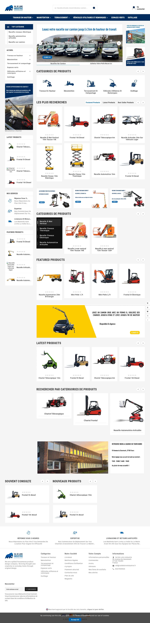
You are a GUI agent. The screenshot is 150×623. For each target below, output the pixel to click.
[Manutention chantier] (19, 107)
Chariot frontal (91, 420)
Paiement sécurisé (72, 569)
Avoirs (91, 563)
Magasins (68, 579)
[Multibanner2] (90, 198)
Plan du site (69, 576)
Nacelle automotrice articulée (127, 430)
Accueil (10, 50)
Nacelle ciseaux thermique (47, 229)
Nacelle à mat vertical (46, 222)
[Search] (94, 8)
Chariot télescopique (54, 414)
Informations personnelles (99, 557)
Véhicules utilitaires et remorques (16, 72)
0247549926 (120, 569)
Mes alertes (93, 572)
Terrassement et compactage (19, 63)
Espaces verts (12, 67)
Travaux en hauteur (15, 55)
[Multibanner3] (127, 198)
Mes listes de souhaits (97, 569)
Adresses (92, 566)
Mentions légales (71, 560)
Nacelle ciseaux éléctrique (47, 236)
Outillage (11, 77)
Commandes (93, 560)
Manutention (12, 59)
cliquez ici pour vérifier (95, 609)
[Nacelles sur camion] (80, 43)
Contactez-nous (71, 572)
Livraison (68, 557)
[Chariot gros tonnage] (135, 56)
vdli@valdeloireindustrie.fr (125, 565)
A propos (68, 566)
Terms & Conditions (83, 615)
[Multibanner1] (54, 198)
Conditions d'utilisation (74, 563)
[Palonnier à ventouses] (135, 33)
